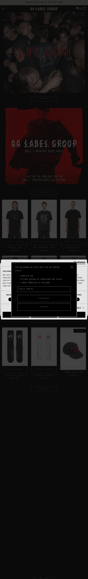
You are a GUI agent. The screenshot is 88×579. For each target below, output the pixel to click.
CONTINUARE (44, 298)
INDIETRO (44, 307)
